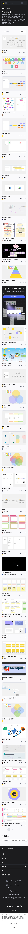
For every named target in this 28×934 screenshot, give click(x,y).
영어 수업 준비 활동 (6, 363)
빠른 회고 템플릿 (6, 154)
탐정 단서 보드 (5, 530)
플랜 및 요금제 (6, 875)
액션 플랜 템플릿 (6, 551)
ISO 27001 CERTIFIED (19, 881)
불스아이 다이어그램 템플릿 (8, 802)
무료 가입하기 (14, 297)
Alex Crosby (6, 679)
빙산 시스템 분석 (6, 740)
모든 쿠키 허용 (14, 924)
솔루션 (4, 858)
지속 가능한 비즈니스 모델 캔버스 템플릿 (11, 614)
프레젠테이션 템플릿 (7, 635)
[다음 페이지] (19, 829)
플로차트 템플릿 (5, 92)
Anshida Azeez (7, 261)
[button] (23, 31)
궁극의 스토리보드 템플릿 (8, 238)
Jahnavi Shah (7, 490)
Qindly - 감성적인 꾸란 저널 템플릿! (10, 259)
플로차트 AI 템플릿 (6, 134)
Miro (5, 52)
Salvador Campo (7, 700)
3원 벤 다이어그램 (6, 405)
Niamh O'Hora (7, 616)
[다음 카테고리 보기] (26, 840)
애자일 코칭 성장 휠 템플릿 (8, 677)
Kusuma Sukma (7, 115)
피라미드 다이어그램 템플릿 (8, 280)
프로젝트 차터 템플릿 (7, 781)
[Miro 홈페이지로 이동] (3, 3)
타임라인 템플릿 (5, 175)
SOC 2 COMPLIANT (11, 885)
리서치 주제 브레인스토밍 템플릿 (9, 656)
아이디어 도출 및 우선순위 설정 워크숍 (11, 823)
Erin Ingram (6, 742)
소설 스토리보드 (5, 593)
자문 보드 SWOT (5, 447)
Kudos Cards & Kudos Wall (8, 113)
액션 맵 (3, 509)
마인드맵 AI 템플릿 (6, 217)
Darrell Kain (6, 449)
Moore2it (6, 762)
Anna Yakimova (7, 365)
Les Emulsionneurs (8, 532)
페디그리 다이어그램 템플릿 (8, 384)
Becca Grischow (7, 240)
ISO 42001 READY (11, 881)
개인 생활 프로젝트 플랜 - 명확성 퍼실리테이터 (13, 760)
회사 (3, 870)
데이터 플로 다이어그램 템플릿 (9, 342)
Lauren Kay (6, 73)
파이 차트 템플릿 (6, 196)
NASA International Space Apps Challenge (10, 574)
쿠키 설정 (14, 927)
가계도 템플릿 (5, 50)
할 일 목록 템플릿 (6, 426)
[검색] (22, 3)
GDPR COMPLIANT (19, 885)
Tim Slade (6, 511)
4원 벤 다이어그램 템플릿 (8, 719)
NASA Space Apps (6, 572)
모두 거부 (14, 931)
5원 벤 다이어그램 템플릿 (8, 468)
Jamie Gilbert (7, 595)
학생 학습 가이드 (6, 489)
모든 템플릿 (7, 8)
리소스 (4, 866)
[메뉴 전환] (25, 3)
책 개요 (3, 71)
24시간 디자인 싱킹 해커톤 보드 (9, 698)
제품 (3, 854)
